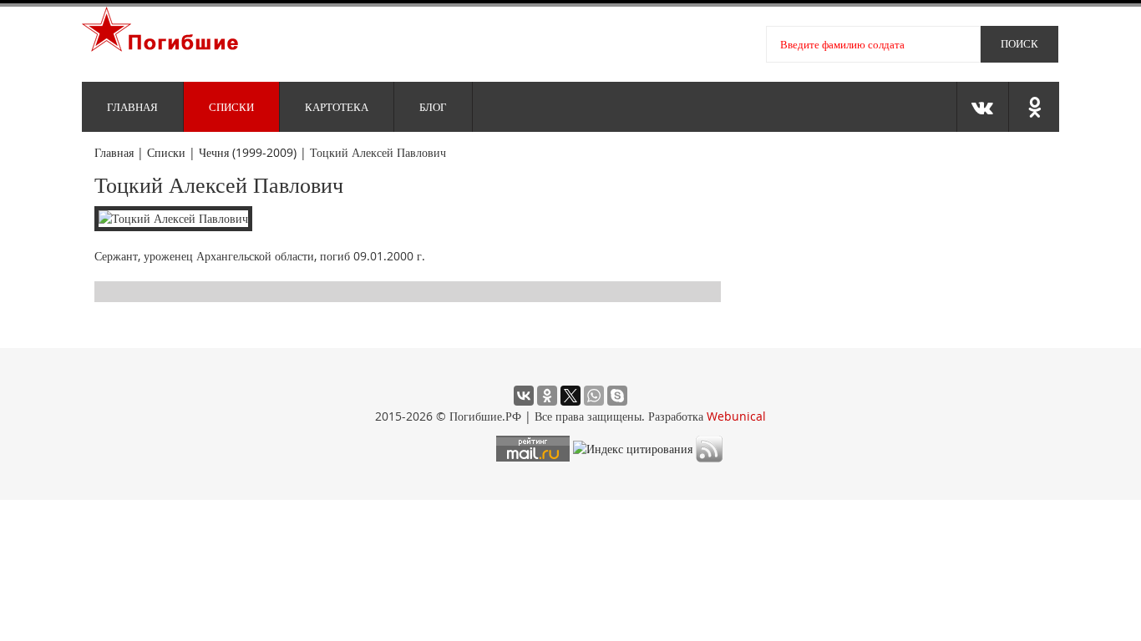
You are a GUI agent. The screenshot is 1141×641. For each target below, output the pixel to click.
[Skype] (617, 396)
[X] (570, 396)
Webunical (736, 416)
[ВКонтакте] (524, 396)
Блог (433, 106)
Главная (132, 106)
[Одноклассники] (547, 396)
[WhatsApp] (594, 396)
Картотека (336, 106)
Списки (231, 106)
